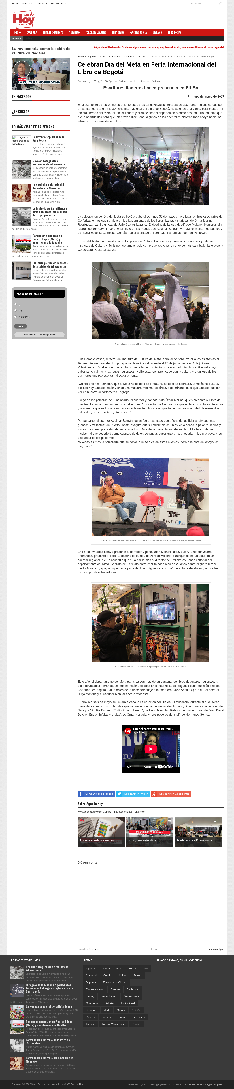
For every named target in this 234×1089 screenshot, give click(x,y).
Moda (107, 1010)
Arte (118, 968)
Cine (145, 968)
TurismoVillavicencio (113, 1024)
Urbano (136, 1024)
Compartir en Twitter (136, 793)
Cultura (32, 32)
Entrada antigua (215, 949)
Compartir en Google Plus (174, 793)
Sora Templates (194, 1084)
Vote (20, 326)
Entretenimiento (53, 32)
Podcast (90, 1017)
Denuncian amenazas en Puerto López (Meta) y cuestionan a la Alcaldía (47, 239)
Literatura (144, 81)
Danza (137, 975)
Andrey (105, 968)
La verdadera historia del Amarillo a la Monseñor (48, 186)
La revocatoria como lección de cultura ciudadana (41, 51)
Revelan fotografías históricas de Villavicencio (49, 162)
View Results (30, 334)
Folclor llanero (109, 996)
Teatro (121, 1017)
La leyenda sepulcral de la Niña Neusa (48, 138)
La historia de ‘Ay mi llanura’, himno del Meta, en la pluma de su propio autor (50, 211)
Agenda (113, 81)
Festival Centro (59, 3)
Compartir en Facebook (99, 793)
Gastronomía (131, 996)
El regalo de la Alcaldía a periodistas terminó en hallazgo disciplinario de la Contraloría (49, 988)
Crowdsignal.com (47, 334)
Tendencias (138, 1017)
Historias (109, 1003)
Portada (156, 81)
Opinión (136, 1010)
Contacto (42, 3)
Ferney (90, 996)
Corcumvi (91, 975)
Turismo (90, 1024)
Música (121, 1010)
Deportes (91, 982)
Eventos (133, 81)
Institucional (128, 1003)
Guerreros (92, 1003)
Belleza (132, 968)
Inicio (15, 3)
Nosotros (27, 3)
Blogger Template (213, 1084)
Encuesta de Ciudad (115, 982)
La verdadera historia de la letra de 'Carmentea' (48, 1041)
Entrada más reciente (89, 949)
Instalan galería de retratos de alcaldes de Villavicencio (50, 264)
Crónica (107, 975)
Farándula (133, 989)
